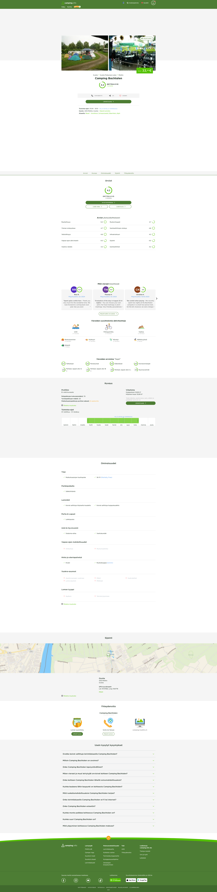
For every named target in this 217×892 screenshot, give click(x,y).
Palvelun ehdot (123, 887)
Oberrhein (112, 113)
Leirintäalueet (90, 862)
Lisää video (96, 206)
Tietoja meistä (145, 851)
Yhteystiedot (92, 887)
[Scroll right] (157, 298)
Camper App (89, 852)
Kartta (69, 7)
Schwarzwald (103, 113)
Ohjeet (101, 692)
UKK (123, 849)
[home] (69, 845)
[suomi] (123, 3)
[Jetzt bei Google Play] (142, 880)
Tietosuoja (101, 887)
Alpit (118, 113)
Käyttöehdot (82, 887)
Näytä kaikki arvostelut (107, 313)
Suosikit (146, 3)
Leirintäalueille (108, 849)
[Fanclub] (77, 7)
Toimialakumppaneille (111, 856)
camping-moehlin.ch (140, 730)
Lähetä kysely (107, 101)
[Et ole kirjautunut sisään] (153, 3)
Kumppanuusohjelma (110, 859)
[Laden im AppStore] (131, 880)
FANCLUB (88, 849)
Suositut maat (90, 856)
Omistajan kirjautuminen (108, 864)
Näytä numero (108, 734)
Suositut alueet (90, 859)
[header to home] (68, 2)
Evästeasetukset (111, 887)
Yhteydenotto (126, 852)
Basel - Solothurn (92, 113)
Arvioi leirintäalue (107, 202)
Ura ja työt (144, 854)
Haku (63, 7)
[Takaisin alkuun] (108, 838)
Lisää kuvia (120, 206)
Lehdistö (143, 858)
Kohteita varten (109, 852)
